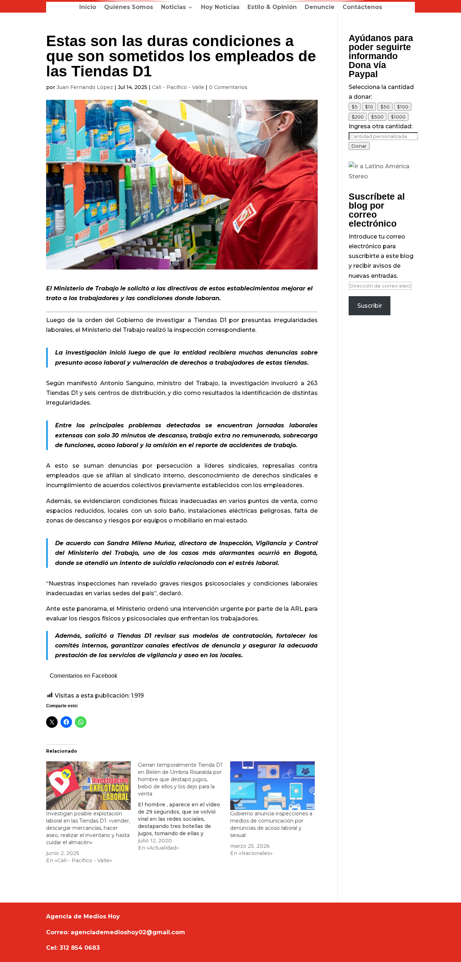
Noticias (173, 7)
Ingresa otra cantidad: (380, 126)
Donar (359, 146)
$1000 (398, 117)
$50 (385, 107)
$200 (358, 117)
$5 (355, 107)
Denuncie (320, 7)
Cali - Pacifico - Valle (178, 87)
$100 (402, 107)
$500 (377, 117)
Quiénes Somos (128, 7)
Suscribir (369, 305)
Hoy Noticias (220, 7)
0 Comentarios (228, 87)
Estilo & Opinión (272, 7)
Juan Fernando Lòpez (85, 87)
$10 (369, 107)
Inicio (87, 7)
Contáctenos (362, 7)
